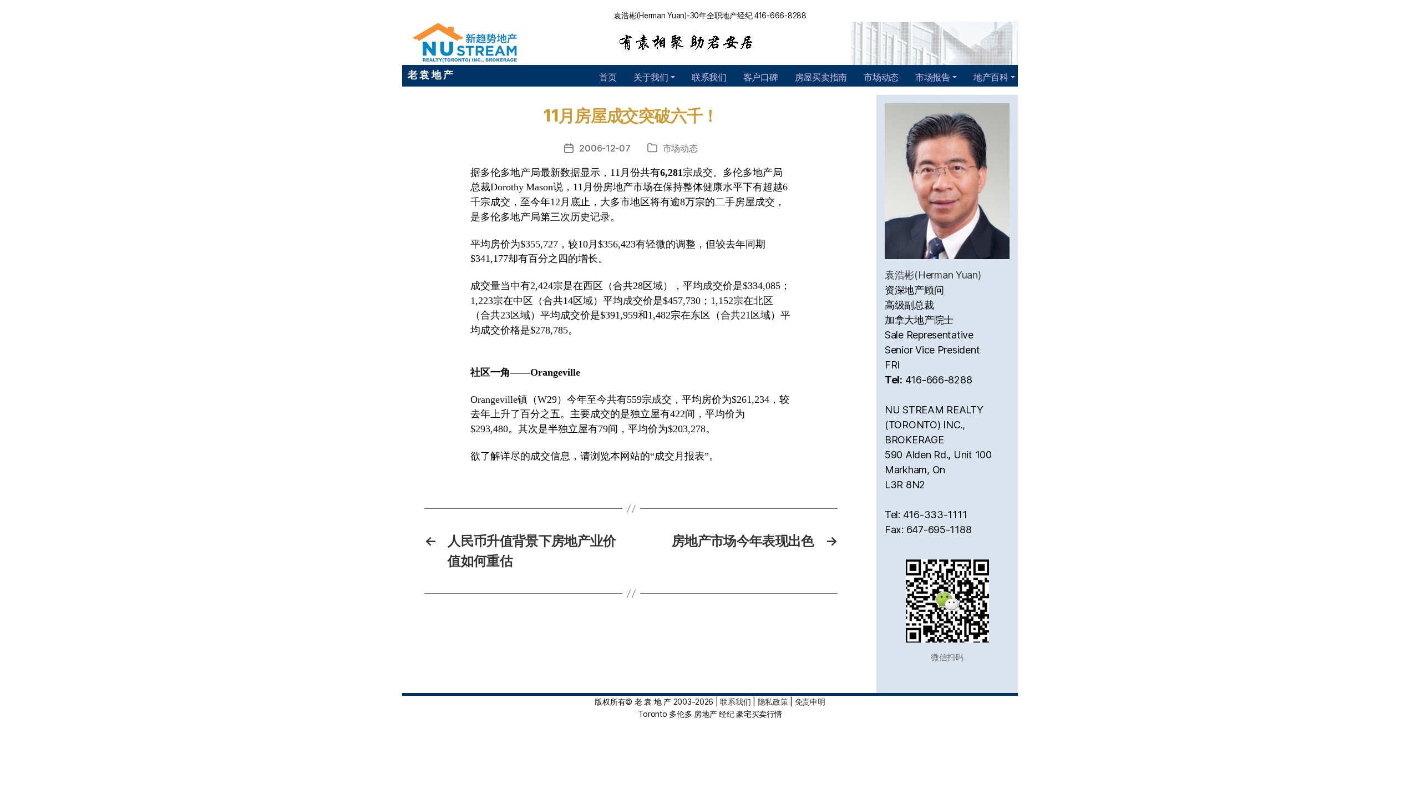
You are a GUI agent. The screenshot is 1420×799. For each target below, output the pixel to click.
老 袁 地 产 (430, 74)
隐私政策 (773, 701)
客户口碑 (760, 77)
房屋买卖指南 (821, 77)
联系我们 (709, 77)
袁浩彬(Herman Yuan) (933, 275)
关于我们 (650, 77)
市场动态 (881, 77)
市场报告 (932, 77)
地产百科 (990, 77)
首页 (607, 77)
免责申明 (810, 701)
